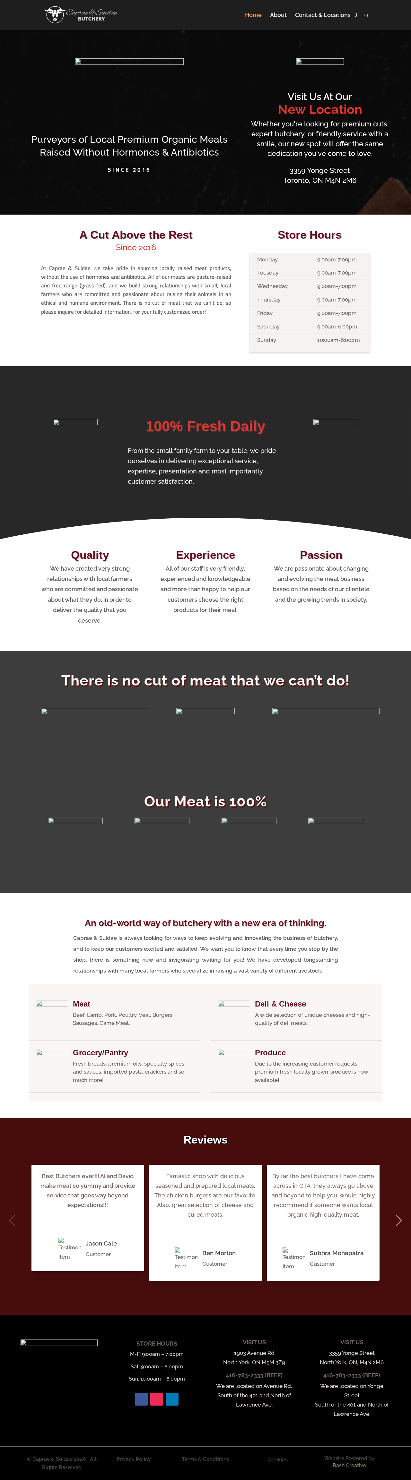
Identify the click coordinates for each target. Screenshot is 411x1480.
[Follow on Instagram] (156, 1399)
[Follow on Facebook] (141, 1399)
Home (253, 15)
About (278, 15)
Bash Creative (349, 1465)
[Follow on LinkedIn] (172, 1399)
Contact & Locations (323, 15)
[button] (398, 1220)
